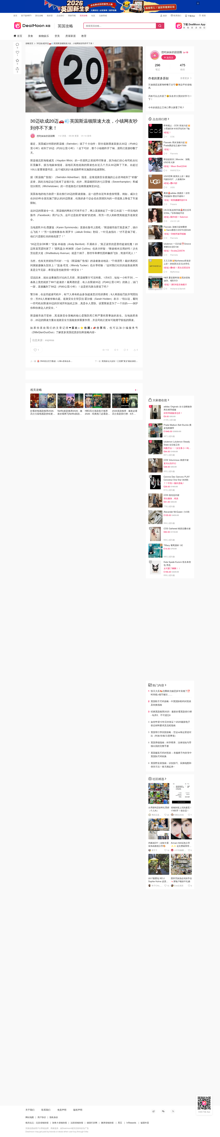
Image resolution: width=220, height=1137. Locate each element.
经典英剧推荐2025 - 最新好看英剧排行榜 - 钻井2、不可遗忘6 (171, 713)
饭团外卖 (145, 1122)
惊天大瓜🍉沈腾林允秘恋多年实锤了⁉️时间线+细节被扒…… (170, 692)
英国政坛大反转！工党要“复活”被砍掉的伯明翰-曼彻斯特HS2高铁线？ (132, 361)
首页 (15, 15)
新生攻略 (39, 15)
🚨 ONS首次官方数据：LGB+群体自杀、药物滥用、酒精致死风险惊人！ (68, 361)
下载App (191, 15)
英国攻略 (83, 15)
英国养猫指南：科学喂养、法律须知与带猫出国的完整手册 (171, 744)
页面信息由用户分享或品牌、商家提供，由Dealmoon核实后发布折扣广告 (57, 1128)
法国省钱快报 (77, 1122)
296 (157, 65)
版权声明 (77, 1109)
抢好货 (50, 15)
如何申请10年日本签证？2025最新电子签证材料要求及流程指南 (170, 723)
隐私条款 (54, 1117)
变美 (57, 36)
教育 (83, 36)
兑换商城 (103, 15)
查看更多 (184, 78)
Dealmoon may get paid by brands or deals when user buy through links (56, 1131)
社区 (93, 15)
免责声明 (61, 1109)
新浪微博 (153, 1111)
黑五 (120, 1122)
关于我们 (29, 1109)
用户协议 (42, 1117)
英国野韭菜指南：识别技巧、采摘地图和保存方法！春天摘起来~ (171, 764)
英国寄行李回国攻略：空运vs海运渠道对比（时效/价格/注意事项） (171, 733)
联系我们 (177, 15)
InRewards (131, 1122)
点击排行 (60, 15)
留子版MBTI (26, 15)
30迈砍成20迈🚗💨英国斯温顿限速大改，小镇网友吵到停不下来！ (65, 43)
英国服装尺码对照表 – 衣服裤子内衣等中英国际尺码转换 (171, 754)
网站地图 (29, 1117)
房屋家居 (70, 36)
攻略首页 (29, 43)
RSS (172, 1111)
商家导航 (72, 15)
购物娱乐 (44, 36)
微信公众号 (163, 1111)
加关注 (169, 57)
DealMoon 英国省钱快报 (31, 25)
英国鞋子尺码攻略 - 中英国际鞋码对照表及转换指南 (171, 703)
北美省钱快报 (42, 1122)
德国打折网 (92, 1122)
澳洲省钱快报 (107, 1122)
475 (182, 65)
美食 (30, 36)
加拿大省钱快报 (59, 1122)
